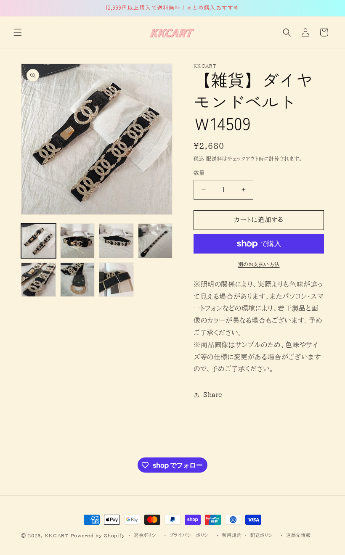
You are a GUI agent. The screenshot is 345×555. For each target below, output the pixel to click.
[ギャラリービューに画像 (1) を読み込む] (38, 240)
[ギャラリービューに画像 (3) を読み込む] (116, 240)
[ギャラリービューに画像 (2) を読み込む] (77, 240)
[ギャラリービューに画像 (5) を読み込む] (38, 279)
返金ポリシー (147, 535)
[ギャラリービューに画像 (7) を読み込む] (116, 279)
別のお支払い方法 (259, 264)
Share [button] (213, 395)
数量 (199, 173)
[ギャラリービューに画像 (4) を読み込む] (155, 240)
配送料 (214, 158)
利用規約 (232, 535)
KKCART (57, 535)
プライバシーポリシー (191, 535)
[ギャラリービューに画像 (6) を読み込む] (77, 279)
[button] (17, 32)
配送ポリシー (263, 535)
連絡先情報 (298, 535)
